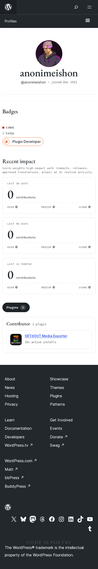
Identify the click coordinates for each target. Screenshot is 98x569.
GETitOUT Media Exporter (46, 336)
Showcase (59, 379)
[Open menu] (90, 7)
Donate (59, 437)
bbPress (14, 477)
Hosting (11, 395)
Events (56, 428)
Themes (57, 387)
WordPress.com (21, 460)
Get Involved (61, 420)
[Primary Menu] (87, 20)
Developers (14, 437)
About (10, 379)
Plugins (15, 307)
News (10, 387)
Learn (10, 420)
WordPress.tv (19, 445)
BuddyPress (18, 486)
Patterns (57, 404)
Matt (11, 469)
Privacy (11, 404)
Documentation (18, 428)
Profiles (11, 21)
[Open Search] (76, 7)
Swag (57, 445)
